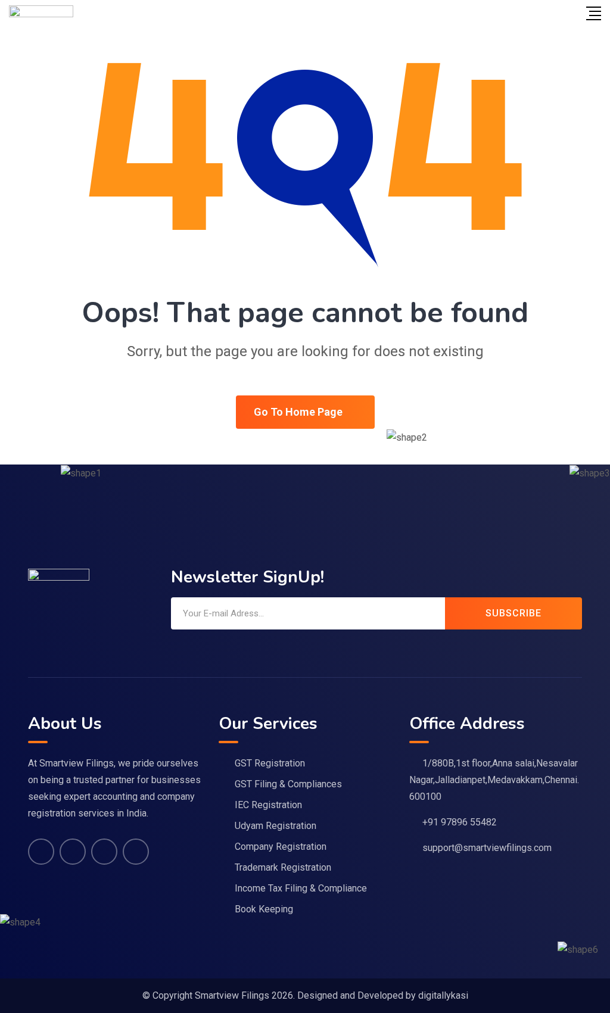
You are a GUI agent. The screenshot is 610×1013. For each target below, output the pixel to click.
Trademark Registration (283, 867)
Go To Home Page (298, 412)
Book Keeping (264, 909)
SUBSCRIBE (513, 613)
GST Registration (270, 763)
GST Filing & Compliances (288, 784)
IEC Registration (268, 805)
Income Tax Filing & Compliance (301, 888)
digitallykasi (443, 995)
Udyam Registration (275, 825)
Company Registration (280, 846)
